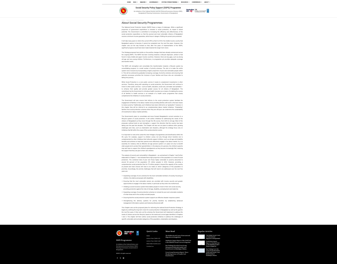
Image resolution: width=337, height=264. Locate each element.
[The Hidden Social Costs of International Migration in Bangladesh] (201, 237)
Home (123, 20)
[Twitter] (120, 258)
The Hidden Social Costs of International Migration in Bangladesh (178, 236)
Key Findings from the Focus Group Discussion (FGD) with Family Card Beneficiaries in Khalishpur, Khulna (176, 247)
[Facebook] (117, 258)
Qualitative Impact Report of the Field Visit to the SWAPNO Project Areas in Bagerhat (212, 244)
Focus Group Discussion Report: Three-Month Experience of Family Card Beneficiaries (177, 253)
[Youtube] (123, 258)
